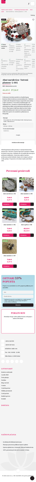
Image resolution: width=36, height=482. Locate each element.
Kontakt (3, 399)
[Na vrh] (18, 471)
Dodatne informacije (18, 142)
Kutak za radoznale (6, 372)
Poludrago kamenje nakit (21, 9)
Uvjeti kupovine (5, 388)
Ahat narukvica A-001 (9, 193)
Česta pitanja (5, 377)
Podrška (3, 380)
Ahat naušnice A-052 (9, 224)
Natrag (33, 15)
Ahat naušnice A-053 (26, 193)
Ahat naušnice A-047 (9, 255)
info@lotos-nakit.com (11, 348)
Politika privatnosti (6, 391)
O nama (3, 385)
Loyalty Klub (5, 375)
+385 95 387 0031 (10, 345)
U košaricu (6, 204)
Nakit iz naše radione (6, 9)
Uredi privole (5, 393)
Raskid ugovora (5, 396)
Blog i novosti (5, 383)
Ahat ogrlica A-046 (26, 224)
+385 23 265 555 (9, 341)
